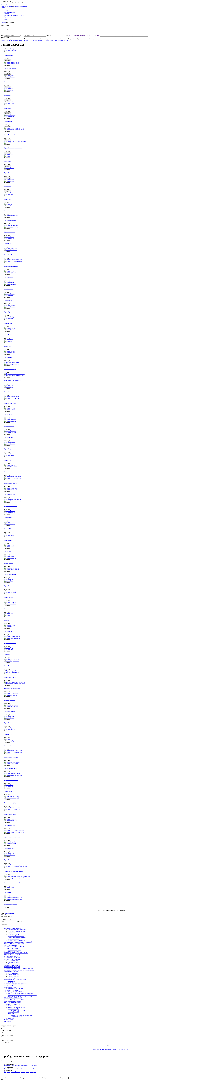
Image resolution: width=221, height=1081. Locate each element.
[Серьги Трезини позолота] (112, 500)
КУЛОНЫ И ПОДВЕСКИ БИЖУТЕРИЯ (16, 953)
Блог (5, 19)
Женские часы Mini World (15, 988)
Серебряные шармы (13, 939)
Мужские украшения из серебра (17, 940)
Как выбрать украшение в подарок (14, 15)
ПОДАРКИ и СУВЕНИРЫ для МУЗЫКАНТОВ (18, 968)
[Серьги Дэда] (112, 648)
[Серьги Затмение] (112, 431)
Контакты (7, 13)
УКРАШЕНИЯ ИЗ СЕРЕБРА (12, 928)
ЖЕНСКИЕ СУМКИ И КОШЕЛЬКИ (15, 979)
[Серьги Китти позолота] (112, 397)
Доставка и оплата (9, 12)
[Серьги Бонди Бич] (112, 842)
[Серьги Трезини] (112, 511)
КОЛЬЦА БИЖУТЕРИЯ (11, 951)
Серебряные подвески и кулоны (17, 929)
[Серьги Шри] (112, 386)
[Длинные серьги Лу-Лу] (112, 797)
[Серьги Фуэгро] (112, 728)
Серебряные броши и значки (16, 936)
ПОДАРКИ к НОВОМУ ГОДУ (13, 945)
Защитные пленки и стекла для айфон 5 (22, 1015)
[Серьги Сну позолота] (112, 694)
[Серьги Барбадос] (112, 740)
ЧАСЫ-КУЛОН (8, 985)
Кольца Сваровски (13, 974)
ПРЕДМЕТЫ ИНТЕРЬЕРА (12, 965)
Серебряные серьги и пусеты (16, 931)
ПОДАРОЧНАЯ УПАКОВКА (13, 1001)
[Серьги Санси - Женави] (112, 568)
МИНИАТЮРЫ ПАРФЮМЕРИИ (14, 943)
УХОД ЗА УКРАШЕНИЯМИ (12, 1002)
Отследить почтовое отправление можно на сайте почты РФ (110, 1049)
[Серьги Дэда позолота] (112, 705)
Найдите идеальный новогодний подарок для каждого (20, 1072)
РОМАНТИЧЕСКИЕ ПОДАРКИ (14, 946)
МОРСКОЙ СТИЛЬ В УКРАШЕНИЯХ (16, 984)
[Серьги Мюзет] (112, 205)
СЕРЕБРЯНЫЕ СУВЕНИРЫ (12, 959)
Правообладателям (9, 17)
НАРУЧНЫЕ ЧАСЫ (10, 987)
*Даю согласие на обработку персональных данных (84, 35)
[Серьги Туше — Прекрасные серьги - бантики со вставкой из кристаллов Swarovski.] (112, 580)
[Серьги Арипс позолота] (112, 637)
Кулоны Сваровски (13, 976)
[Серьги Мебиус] (112, 317)
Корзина (3, 22)
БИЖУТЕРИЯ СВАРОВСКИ (59, 40)
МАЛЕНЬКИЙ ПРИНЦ (11, 990)
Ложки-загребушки (13, 962)
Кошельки (11, 982)
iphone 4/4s (11, 1018)
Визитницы (11, 981)
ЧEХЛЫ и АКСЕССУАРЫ (12, 1004)
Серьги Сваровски (13, 978)
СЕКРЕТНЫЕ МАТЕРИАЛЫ (13, 998)
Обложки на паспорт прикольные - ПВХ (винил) (22, 995)
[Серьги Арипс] (112, 717)
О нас (6, 10)
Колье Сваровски (13, 973)
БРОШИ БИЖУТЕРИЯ (11, 956)
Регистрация (8, 6)
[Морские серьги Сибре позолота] (112, 683)
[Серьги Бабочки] (112, 409)
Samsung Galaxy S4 (13, 1012)
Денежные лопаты (13, 960)
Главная (3, 7)
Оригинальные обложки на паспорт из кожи (21, 993)
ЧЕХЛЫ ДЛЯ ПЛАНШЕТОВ (16, 1010)
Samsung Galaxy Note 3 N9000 (16, 1007)
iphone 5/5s (11, 1013)
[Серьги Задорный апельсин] (112, 260)
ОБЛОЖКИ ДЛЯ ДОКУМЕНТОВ (14, 991)
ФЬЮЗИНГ (7, 1021)
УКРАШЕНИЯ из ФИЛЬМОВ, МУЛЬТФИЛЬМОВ (19, 970)
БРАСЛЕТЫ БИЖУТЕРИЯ (12, 954)
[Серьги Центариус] (112, 591)
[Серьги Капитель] (112, 283)
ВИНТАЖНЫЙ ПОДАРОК (12, 957)
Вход (2, 6)
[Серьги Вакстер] (112, 294)
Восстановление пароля (20, 6)
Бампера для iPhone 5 (17, 1016)
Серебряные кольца (13, 932)
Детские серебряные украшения (17, 937)
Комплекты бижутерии (14, 950)
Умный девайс (8, 1019)
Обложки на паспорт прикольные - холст (20, 996)
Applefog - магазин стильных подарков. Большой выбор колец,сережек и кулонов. (25, 40)
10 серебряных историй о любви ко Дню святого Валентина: (22, 1069)
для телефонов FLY (13, 1009)
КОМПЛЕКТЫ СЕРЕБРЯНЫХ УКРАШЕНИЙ (18, 942)
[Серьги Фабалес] (112, 329)
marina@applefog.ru (10, 913)
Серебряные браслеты (14, 934)
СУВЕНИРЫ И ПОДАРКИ (12, 967)
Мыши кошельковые (14, 964)
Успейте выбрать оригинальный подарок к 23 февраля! (20, 1065)
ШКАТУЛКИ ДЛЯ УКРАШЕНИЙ (14, 999)
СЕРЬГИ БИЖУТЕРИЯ (11, 948)
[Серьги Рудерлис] (112, 272)
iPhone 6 (10, 1005)
